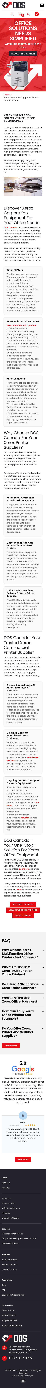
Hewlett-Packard (9, 1269)
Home (7, 94)
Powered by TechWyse (23, 1375)
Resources (7, 1280)
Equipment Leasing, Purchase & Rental (19, 1239)
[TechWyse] (23, 1381)
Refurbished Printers (11, 1208)
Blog (4, 1285)
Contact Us (7, 1305)
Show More (10, 1045)
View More (23, 1159)
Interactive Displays (10, 1218)
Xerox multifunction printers (21, 325)
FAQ (3, 1290)
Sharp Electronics (9, 1259)
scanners (24, 868)
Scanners (6, 1213)
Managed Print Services (12, 1234)
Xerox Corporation (10, 1264)
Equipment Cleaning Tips (13, 1295)
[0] (20, 14)
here (19, 889)
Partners (6, 1254)
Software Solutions (10, 1243)
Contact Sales (8, 1310)
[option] (23, 1133)
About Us (6, 1182)
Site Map (6, 1187)
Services (6, 1229)
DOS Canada (10, 227)
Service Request (9, 1315)
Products (6, 1198)
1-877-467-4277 (37, 14)
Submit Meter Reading (12, 1325)
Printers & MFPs (8, 1203)
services (25, 817)
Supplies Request (9, 1320)
